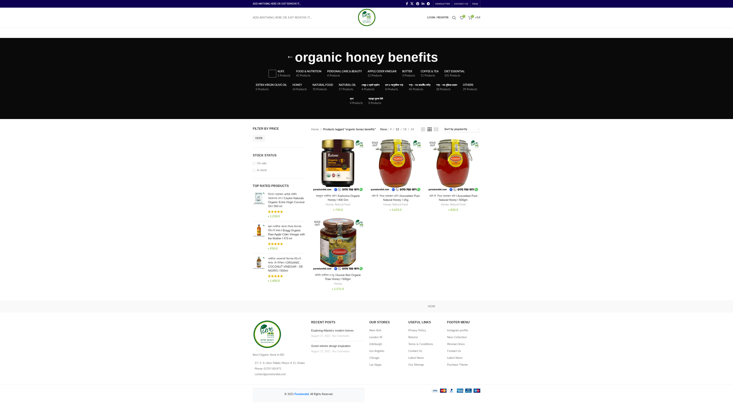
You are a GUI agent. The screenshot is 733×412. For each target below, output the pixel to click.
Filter (258, 138)
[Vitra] (269, 306)
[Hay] (464, 306)
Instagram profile (457, 330)
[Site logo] (367, 17)
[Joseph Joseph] (399, 306)
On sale (261, 163)
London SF (376, 337)
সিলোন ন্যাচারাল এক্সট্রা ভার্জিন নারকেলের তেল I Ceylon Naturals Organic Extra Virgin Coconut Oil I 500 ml (286, 200)
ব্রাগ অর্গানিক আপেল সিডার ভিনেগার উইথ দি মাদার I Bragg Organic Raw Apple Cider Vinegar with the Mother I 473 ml (286, 232)
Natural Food (342, 204)
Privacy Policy (417, 330)
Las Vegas (375, 364)
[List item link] (279, 369)
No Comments (341, 336)
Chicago (374, 357)
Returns (413, 337)
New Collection (457, 337)
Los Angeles (376, 351)
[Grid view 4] (436, 129)
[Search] (454, 18)
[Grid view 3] (429, 129)
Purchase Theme (457, 364)
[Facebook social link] (407, 4)
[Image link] (267, 334)
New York (375, 330)
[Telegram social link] (428, 4)
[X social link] (412, 4)
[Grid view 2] (423, 129)
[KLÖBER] (366, 306)
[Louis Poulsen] (334, 306)
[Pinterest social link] (417, 4)
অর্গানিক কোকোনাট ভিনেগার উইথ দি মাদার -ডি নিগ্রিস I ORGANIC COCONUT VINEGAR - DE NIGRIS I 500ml (285, 264)
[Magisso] (301, 306)
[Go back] (290, 57)
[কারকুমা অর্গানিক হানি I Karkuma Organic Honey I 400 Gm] (338, 165)
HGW (431, 306)
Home (315, 129)
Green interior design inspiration (330, 346)
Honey (329, 204)
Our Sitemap (416, 364)
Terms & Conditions (420, 344)
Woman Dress (456, 344)
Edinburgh (375, 344)
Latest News (416, 357)
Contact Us (415, 351)
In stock (262, 170)
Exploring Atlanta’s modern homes (332, 330)
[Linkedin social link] (422, 4)
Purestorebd (301, 394)
